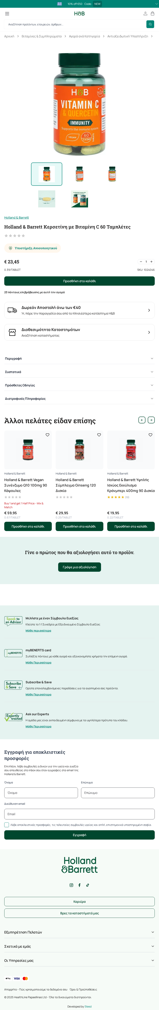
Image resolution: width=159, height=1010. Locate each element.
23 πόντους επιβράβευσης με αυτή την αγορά (34, 292)
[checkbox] (6, 825)
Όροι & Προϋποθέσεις (83, 989)
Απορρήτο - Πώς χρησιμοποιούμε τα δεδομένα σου (35, 989)
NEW (97, 4)
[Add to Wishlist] (47, 434)
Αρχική (9, 36)
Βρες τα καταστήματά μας (79, 913)
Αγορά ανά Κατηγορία (84, 36)
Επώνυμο (87, 782)
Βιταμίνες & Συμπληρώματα (42, 36)
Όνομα (8, 782)
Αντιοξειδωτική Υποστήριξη (127, 36)
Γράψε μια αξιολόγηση (79, 567)
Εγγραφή (79, 835)
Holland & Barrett (16, 217)
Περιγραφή (13, 358)
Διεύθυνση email (14, 803)
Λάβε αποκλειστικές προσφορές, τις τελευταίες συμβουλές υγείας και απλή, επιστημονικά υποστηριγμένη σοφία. (81, 825)
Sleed (88, 1006)
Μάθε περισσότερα (38, 630)
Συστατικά (13, 372)
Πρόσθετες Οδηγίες (20, 385)
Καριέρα (79, 901)
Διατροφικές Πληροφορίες (25, 398)
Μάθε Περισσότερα (38, 662)
